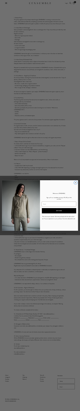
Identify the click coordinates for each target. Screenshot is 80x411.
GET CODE (59, 211)
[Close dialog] (75, 182)
